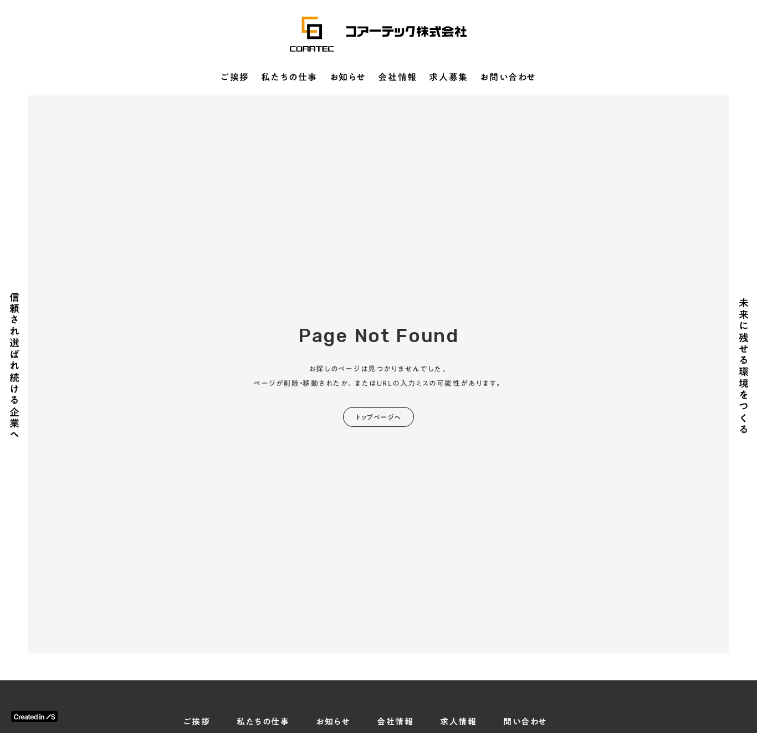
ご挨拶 (235, 77)
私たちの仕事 (289, 77)
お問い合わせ (508, 77)
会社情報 (397, 77)
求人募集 (448, 77)
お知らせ (348, 77)
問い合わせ (525, 721)
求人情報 (458, 721)
